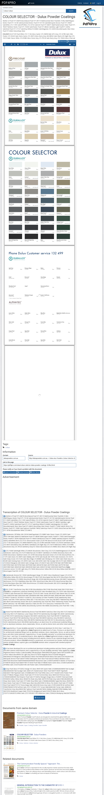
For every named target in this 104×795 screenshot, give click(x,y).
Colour (7, 447)
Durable (35, 725)
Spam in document (10, 472)
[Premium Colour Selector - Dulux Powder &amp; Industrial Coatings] (9, 720)
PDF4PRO (9, 2)
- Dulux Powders (31, 734)
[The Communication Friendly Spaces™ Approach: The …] (9, 771)
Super (26, 725)
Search (71, 11)
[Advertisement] (39, 493)
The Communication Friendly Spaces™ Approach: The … (39, 764)
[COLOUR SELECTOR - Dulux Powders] (9, 741)
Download (72, 41)
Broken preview (24, 472)
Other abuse (36, 472)
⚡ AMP (92, 3)
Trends (32, 3)
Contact (85, 3)
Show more (40, 698)
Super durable (42, 725)
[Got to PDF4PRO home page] (89, 17)
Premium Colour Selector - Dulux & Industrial (42, 713)
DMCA (80, 3)
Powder (21, 725)
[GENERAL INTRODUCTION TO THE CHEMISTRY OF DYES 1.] (9, 792)
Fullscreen (63, 41)
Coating (30, 725)
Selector (26, 743)
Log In (99, 3)
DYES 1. (40, 785)
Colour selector (33, 743)
